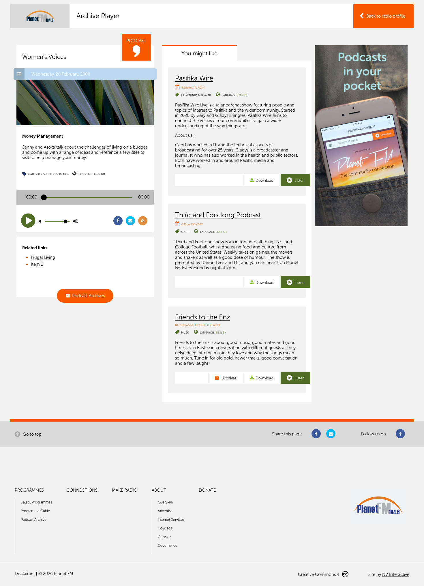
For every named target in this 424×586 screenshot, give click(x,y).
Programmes (29, 490)
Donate (207, 490)
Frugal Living (43, 257)
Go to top (32, 434)
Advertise (165, 511)
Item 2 (37, 264)
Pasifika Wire (194, 78)
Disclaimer (25, 573)
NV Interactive (395, 574)
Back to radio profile (385, 16)
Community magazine (196, 95)
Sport (185, 231)
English (99, 174)
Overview (165, 502)
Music (185, 332)
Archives (229, 378)
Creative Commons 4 (319, 574)
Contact (164, 537)
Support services (55, 174)
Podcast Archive (33, 519)
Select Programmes (36, 502)
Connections (81, 490)
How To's (165, 528)
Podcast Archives (88, 295)
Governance (167, 545)
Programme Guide (35, 511)
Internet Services (171, 519)
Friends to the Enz (202, 317)
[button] (28, 220)
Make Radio (124, 490)
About (159, 490)
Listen (299, 180)
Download (264, 180)
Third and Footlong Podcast (218, 215)
